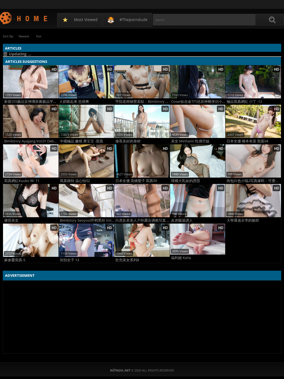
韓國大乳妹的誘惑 (185, 180)
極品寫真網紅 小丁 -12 (244, 101)
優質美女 (11, 220)
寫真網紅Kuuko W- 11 (21, 180)
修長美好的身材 (128, 141)
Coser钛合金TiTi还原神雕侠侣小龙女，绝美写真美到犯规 (198, 101)
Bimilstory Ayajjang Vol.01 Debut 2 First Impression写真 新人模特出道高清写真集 (31, 141)
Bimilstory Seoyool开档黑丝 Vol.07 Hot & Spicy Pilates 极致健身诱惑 (87, 220)
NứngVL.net (24, 18)
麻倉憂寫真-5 (14, 260)
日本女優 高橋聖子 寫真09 (136, 180)
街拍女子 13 (69, 260)
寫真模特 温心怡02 (75, 180)
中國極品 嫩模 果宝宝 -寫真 (81, 141)
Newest (24, 36)
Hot (38, 36)
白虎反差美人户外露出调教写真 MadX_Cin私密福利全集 (142, 220)
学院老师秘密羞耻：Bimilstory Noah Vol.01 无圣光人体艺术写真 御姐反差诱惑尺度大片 (142, 101)
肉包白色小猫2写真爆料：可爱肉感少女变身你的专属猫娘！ (254, 180)
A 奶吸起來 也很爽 (74, 101)
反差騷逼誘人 (182, 220)
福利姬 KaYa (181, 257)
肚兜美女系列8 (127, 260)
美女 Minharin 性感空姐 (190, 141)
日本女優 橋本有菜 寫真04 (247, 141)
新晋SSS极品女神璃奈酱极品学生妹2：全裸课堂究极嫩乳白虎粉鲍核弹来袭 (31, 101)
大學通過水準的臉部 (243, 220)
